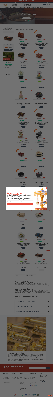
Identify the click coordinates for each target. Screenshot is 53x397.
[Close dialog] (46, 188)
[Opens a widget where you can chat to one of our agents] (50, 396)
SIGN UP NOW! (20, 204)
